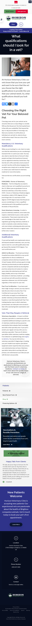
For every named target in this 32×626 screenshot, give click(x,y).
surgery (26, 336)
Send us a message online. (16, 584)
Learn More (16, 524)
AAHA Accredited (17, 453)
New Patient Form (9, 395)
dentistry (6, 339)
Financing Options (9, 403)
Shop (13, 24)
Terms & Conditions (14, 610)
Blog (4, 399)
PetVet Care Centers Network (18, 619)
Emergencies (22, 11)
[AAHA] (16, 2)
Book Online (10, 11)
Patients (5, 391)
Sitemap (28, 610)
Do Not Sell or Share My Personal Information (16, 608)
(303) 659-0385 (16, 7)
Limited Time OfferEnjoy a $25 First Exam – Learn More (15, 30)
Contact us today (19, 369)
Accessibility (5, 610)
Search (22, 610)
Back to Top (16, 612)
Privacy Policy (16, 607)
